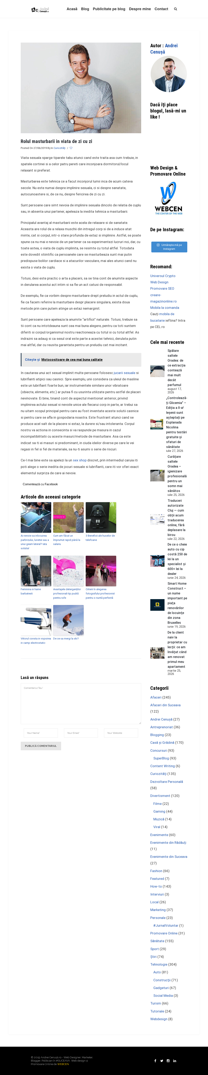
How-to (156, 886)
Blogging (157, 735)
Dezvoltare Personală (166, 782)
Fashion (156, 871)
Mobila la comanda (164, 308)
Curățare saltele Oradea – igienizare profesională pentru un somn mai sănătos (177, 474)
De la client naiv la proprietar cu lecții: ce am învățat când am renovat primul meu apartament (177, 649)
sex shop (80, 460)
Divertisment (160, 796)
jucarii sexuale (124, 373)
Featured (157, 879)
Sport (154, 949)
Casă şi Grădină (162, 743)
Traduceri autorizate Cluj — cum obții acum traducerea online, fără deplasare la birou (176, 518)
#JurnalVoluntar (165, 925)
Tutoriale (157, 1011)
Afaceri (155, 697)
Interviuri (157, 894)
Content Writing (162, 766)
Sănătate (157, 941)
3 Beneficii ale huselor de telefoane (100, 537)
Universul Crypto (163, 276)
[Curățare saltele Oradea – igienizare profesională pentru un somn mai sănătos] (157, 475)
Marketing (158, 910)
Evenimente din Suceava (168, 857)
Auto (157, 972)
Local (154, 902)
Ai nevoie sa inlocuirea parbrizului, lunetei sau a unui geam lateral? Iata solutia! (35, 542)
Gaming (159, 811)
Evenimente (159, 835)
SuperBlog (161, 758)
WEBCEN (63, 1064)
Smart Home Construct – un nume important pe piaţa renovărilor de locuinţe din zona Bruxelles (177, 603)
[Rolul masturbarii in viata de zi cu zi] (81, 88)
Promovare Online (164, 933)
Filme (157, 804)
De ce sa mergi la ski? (66, 638)
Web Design (159, 282)
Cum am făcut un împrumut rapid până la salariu (66, 540)
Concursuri (158, 750)
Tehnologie (158, 964)
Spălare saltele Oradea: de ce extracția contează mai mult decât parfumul (176, 368)
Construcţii (162, 980)
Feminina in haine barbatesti (31, 591)
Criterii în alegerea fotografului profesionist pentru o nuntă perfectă (100, 593)
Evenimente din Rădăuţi (168, 843)
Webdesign (158, 1019)
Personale (158, 918)
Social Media (163, 996)
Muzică (158, 819)
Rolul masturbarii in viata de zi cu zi (56, 141)
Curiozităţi (59, 148)
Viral (156, 827)
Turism (155, 1003)
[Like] (71, 148)
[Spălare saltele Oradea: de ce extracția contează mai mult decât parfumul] (157, 371)
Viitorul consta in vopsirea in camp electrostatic (36, 640)
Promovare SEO (162, 288)
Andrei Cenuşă (161, 719)
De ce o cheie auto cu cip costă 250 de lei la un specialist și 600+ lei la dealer (177, 559)
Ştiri (153, 957)
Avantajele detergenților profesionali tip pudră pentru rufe (67, 593)
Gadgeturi (161, 988)
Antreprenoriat (161, 727)
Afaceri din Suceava (165, 705)
